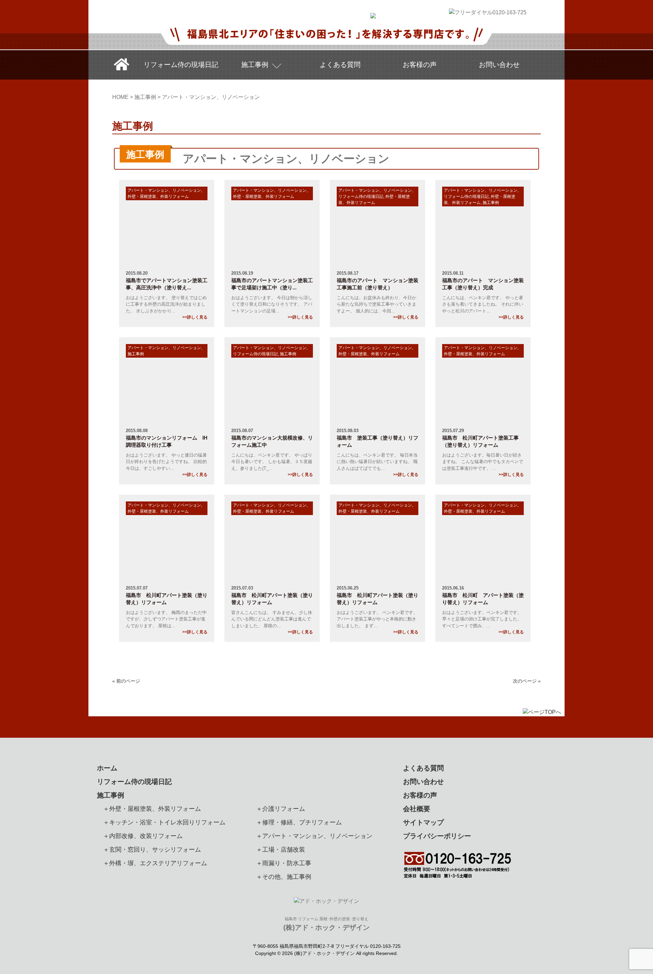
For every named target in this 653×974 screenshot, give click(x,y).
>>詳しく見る (194, 317)
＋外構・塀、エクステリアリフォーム (155, 863)
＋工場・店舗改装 (280, 849)
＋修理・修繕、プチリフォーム (299, 822)
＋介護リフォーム (280, 808)
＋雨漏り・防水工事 (283, 863)
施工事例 (254, 64)
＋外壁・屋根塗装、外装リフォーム (152, 808)
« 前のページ (126, 681)
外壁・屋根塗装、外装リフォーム (158, 196)
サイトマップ (423, 822)
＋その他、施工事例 (283, 876)
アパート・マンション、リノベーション (164, 190)
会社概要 (416, 809)
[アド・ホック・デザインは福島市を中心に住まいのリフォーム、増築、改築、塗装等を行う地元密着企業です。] (373, 14)
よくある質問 (340, 64)
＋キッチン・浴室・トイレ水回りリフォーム (164, 822)
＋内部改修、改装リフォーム (143, 836)
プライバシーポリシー (437, 836)
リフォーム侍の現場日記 (181, 64)
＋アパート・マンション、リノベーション (314, 836)
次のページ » (527, 681)
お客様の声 (420, 64)
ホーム (107, 768)
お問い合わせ (499, 64)
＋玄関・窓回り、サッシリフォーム (152, 849)
